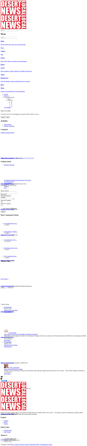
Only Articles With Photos (10, 208)
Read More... (7, 340)
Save (7, 117)
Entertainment (8, 183)
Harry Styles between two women (13, 369)
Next (5, 188)
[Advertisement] (43, 292)
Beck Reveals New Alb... (11, 248)
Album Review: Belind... (11, 231)
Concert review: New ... (10, 240)
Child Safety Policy (34, 444)
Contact (26, 444)
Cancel (3, 117)
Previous (6, 186)
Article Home (7, 124)
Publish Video (8, 430)
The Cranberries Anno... (10, 256)
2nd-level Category (6, 200)
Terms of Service (19, 444)
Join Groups (7, 432)
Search (3, 211)
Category (3, 197)
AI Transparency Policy (46, 444)
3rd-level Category (6, 203)
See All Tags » (4, 279)
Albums (6, 420)
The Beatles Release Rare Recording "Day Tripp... (17, 180)
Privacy (13, 444)
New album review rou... (11, 223)
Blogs (5, 422)
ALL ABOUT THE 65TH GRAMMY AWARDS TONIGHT (21, 334)
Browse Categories (9, 126)
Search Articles (5, 191)
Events (6, 424)
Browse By (4, 194)
